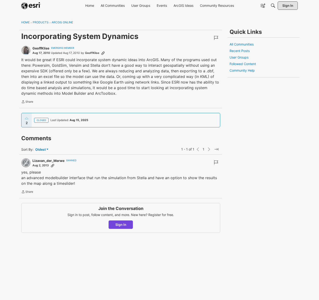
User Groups (239, 57)
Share (27, 102)
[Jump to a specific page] (216, 149)
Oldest (40, 149)
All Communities (242, 44)
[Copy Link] (103, 53)
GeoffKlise (40, 48)
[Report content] (216, 38)
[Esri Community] (31, 5)
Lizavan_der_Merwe (48, 161)
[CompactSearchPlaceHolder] (273, 5)
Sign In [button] (120, 225)
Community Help (242, 70)
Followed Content (243, 64)
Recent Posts (240, 51)
